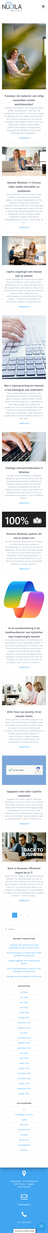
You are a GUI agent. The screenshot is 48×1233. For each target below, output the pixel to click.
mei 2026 (24, 1002)
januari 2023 (24, 1093)
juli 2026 (24, 992)
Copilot (24, 1119)
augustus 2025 (24, 1027)
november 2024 (24, 1038)
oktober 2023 (24, 1083)
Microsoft (24, 1124)
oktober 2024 (24, 1043)
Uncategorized (24, 1145)
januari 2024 (24, 1068)
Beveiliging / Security (24, 1114)
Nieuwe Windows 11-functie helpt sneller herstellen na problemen (24, 187)
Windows (24, 1150)
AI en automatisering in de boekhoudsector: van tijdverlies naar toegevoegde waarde (24, 632)
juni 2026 (24, 997)
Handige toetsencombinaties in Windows (24, 976)
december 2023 (24, 1073)
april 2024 (24, 1058)
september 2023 (24, 1088)
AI (24, 1109)
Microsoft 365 (24, 1129)
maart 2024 (24, 1063)
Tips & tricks (24, 1140)
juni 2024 (24, 1053)
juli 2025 (24, 1033)
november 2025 (24, 1022)
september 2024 (24, 1048)
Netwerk (24, 1135)
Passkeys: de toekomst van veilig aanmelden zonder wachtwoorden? (24, 100)
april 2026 (24, 1007)
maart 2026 (24, 1012)
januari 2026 (24, 1017)
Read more (24, 137)
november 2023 (24, 1078)
